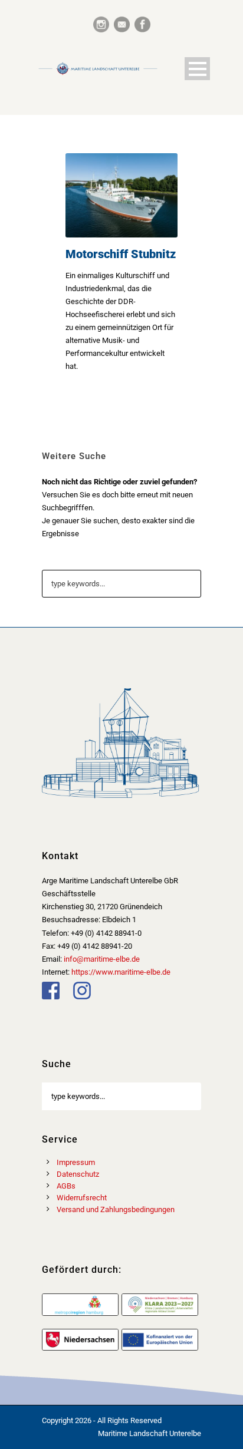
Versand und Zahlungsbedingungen (116, 1209)
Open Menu (197, 68)
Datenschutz (78, 1174)
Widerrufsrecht (82, 1197)
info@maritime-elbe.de (102, 959)
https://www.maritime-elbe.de (120, 972)
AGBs (66, 1185)
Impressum (76, 1162)
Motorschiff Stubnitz (120, 254)
